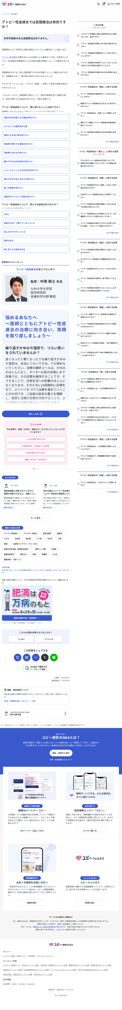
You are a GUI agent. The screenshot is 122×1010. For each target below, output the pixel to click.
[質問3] (37, 468)
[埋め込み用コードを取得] (36, 657)
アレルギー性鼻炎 (30, 533)
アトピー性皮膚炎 (10, 57)
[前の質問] (6, 469)
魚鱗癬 (44, 554)
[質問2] (35, 468)
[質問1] (33, 468)
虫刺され (23, 554)
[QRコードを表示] (26, 657)
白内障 (17, 539)
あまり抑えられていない (35, 453)
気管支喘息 (47, 533)
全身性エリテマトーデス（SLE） (26, 544)
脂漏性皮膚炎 (9, 554)
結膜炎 (59, 533)
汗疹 (59, 539)
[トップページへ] (61, 946)
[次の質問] (65, 469)
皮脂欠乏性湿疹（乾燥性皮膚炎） (17, 549)
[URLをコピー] (17, 657)
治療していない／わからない (36, 460)
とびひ (6, 539)
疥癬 (34, 554)
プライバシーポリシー (16, 111)
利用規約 (5, 111)
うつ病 (39, 539)
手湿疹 (53, 549)
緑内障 (28, 539)
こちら (58, 929)
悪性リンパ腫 (40, 549)
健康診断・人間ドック (12, 559)
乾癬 (6, 544)
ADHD (49, 539)
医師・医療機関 (63, 924)
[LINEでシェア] (54, 657)
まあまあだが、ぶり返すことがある (35, 446)
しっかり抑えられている (35, 439)
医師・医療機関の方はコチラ (61, 760)
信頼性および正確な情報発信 (44, 927)
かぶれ (55, 554)
